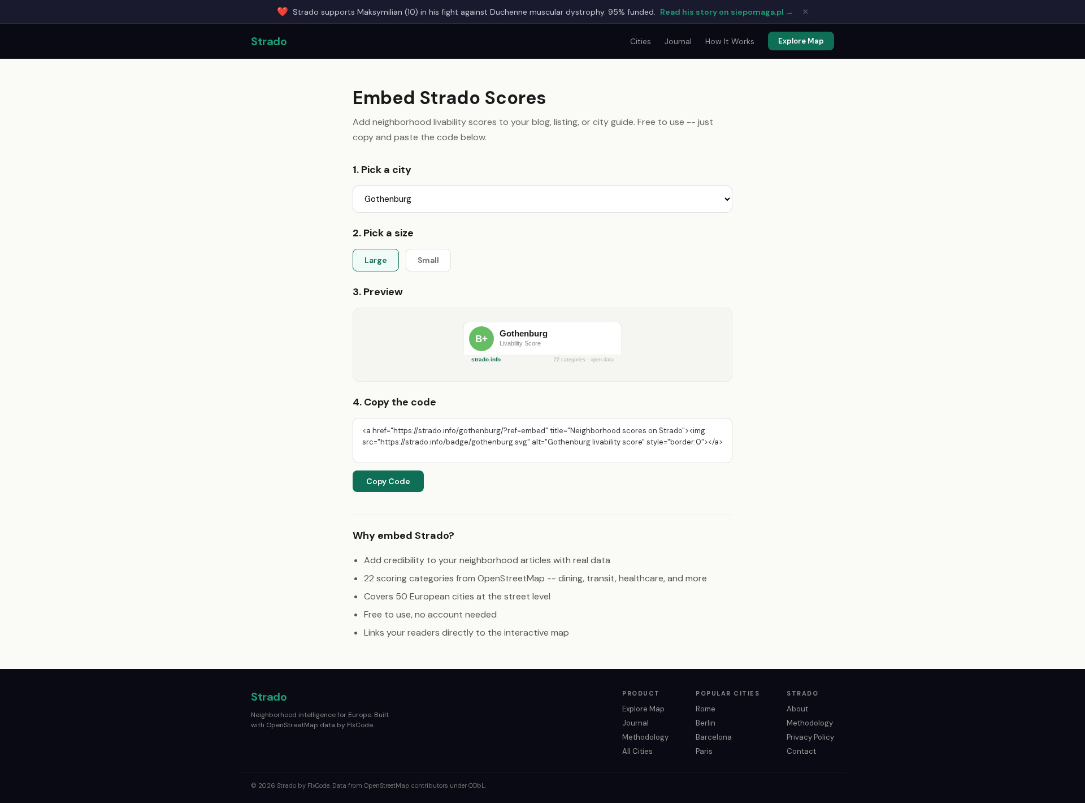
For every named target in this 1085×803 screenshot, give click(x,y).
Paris (704, 751)
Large (375, 260)
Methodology (645, 737)
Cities (640, 41)
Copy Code (388, 481)
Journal (678, 41)
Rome (705, 709)
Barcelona (714, 737)
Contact (801, 751)
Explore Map (801, 41)
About (797, 709)
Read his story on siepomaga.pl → (726, 12)
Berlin (705, 723)
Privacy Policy (810, 737)
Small (428, 260)
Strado (269, 41)
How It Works (729, 41)
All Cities (637, 751)
